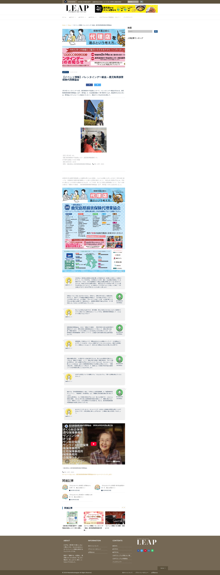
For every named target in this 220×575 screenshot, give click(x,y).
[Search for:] (133, 2)
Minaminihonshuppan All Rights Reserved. (79, 572)
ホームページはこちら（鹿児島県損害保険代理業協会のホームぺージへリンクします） (87, 474)
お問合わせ (91, 552)
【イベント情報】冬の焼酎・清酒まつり (93, 527)
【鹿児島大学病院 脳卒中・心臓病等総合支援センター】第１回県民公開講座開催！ (99, 2)
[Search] (141, 2)
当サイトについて (93, 546)
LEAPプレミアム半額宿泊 (120, 558)
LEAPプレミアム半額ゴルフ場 (121, 555)
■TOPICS (81, 17)
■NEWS (71, 17)
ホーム (64, 17)
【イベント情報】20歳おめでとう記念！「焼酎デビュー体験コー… (115, 527)
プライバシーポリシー (94, 549)
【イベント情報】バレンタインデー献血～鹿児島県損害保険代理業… (72, 528)
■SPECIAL (92, 17)
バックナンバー (128, 17)
